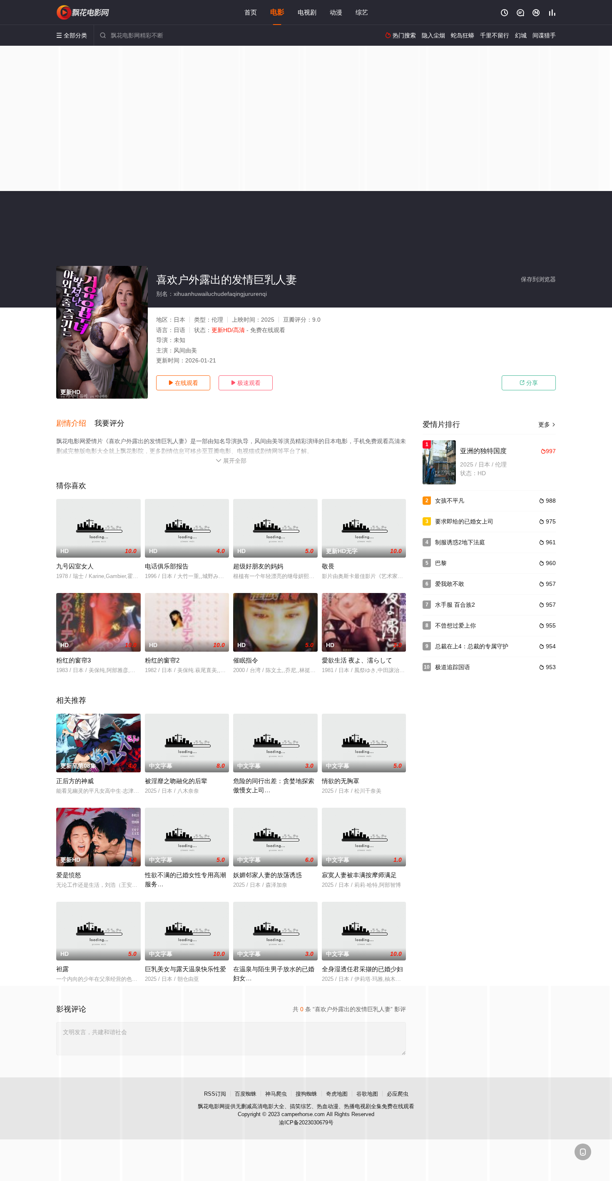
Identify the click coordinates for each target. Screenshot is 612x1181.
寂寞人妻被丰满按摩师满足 (359, 874)
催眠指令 (245, 660)
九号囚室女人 (75, 566)
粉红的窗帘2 (162, 660)
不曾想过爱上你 (455, 625)
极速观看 (246, 383)
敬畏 (328, 566)
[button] (75, 423)
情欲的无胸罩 (340, 780)
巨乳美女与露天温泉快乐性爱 (185, 969)
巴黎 (441, 563)
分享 (529, 383)
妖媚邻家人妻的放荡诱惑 (267, 874)
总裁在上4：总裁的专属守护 (471, 646)
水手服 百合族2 (455, 604)
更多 (547, 424)
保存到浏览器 (538, 279)
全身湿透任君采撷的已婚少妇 (362, 969)
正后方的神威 (75, 780)
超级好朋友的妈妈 (258, 566)
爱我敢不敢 (449, 584)
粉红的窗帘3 (73, 660)
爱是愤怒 (68, 874)
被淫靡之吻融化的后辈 (176, 780)
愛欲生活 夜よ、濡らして (357, 660)
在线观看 (183, 383)
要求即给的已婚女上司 (464, 521)
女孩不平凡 (449, 500)
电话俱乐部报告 (167, 566)
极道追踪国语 (452, 667)
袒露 (62, 969)
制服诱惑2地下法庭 (460, 542)
